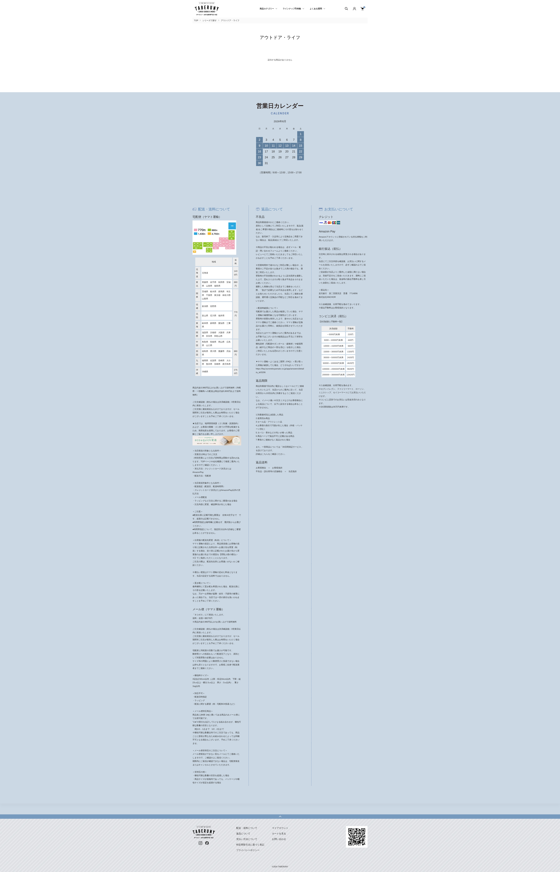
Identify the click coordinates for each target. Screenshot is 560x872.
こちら (265, 454)
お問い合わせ (279, 839)
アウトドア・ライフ (230, 20)
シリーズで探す (209, 20)
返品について (243, 833)
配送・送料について (246, 828)
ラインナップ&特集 (292, 9)
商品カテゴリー (267, 9)
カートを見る (279, 833)
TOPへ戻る (280, 816)
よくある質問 (316, 9)
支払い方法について (246, 839)
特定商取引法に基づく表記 (250, 844)
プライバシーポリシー (248, 850)
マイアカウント (280, 828)
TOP (196, 20)
